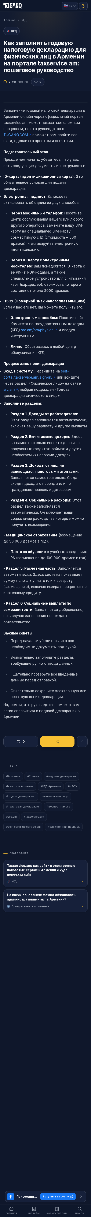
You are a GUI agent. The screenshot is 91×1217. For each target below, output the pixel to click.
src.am (9, 389)
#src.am (11, 816)
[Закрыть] (81, 1196)
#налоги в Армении (19, 786)
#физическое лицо (55, 796)
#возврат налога (58, 806)
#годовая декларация (61, 776)
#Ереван (33, 776)
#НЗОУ (72, 786)
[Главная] (82, 741)
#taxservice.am (34, 816)
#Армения (13, 776)
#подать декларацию (20, 796)
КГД (24, 20)
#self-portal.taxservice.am (23, 826)
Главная (9, 20)
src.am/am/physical (37, 330)
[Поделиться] (57, 741)
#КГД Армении (51, 786)
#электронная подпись (64, 826)
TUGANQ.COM (15, 135)
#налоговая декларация (23, 806)
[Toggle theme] (83, 6)
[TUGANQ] (13, 6)
